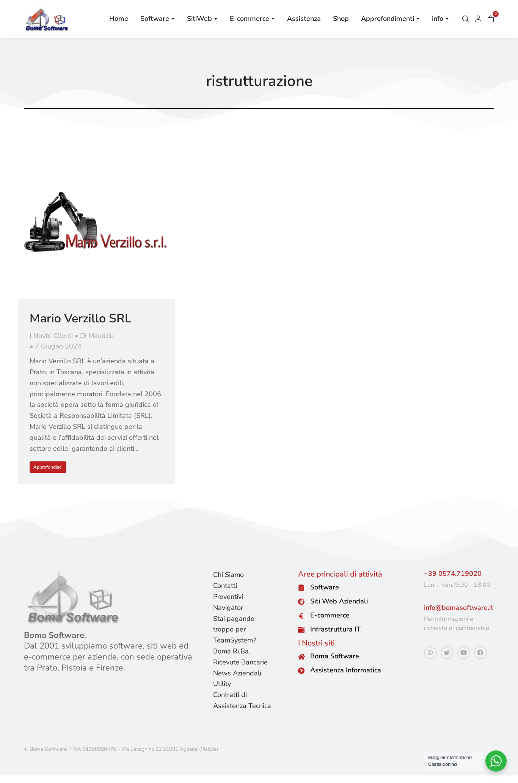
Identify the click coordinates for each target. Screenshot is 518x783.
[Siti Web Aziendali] (301, 602)
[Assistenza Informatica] (301, 670)
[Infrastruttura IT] (301, 630)
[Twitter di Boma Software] (447, 652)
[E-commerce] (301, 616)
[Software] (301, 588)
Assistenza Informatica (345, 670)
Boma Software (334, 656)
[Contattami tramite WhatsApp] (430, 652)
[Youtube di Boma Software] (463, 652)
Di (97, 335)
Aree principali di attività (340, 574)
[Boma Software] (301, 656)
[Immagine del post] (96, 221)
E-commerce (330, 615)
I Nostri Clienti (51, 335)
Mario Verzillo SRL (81, 318)
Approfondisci (48, 467)
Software (324, 587)
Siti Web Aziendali (339, 601)
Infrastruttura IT (335, 629)
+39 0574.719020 (453, 573)
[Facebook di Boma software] (480, 652)
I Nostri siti (316, 643)
